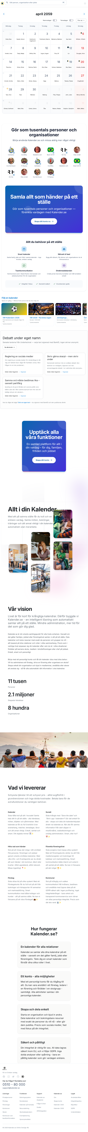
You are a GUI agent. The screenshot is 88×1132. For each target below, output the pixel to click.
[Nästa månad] (84, 14)
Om (55, 1097)
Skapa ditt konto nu (42, 221)
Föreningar (6, 1105)
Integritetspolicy (76, 1101)
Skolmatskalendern (26, 1112)
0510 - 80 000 (14, 1084)
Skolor (5, 1112)
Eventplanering (25, 1116)
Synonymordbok (25, 1119)
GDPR (73, 1108)
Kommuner (6, 1108)
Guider (39, 1107)
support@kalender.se (11, 1088)
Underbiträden (76, 1112)
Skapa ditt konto (42, 460)
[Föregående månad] (4, 14)
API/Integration (41, 1111)
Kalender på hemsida (27, 1105)
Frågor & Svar (41, 1103)
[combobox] (36, 2)
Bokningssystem (25, 1097)
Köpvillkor (74, 1105)
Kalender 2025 (59, 1105)
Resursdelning (24, 1108)
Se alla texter (10, 347)
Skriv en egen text (24, 402)
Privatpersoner (7, 1097)
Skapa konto (58, 1101)
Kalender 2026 (59, 1108)
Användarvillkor (76, 1097)
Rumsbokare (24, 1101)
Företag (5, 1101)
